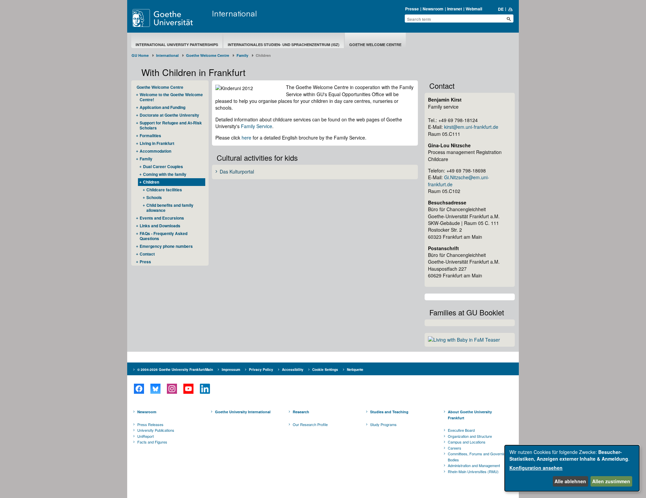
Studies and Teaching (389, 411)
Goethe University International (243, 411)
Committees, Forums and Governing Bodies (477, 456)
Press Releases (150, 424)
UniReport (145, 436)
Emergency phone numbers (166, 246)
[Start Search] (508, 18)
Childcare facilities (164, 190)
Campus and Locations (467, 442)
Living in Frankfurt (157, 143)
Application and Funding (162, 107)
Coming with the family (164, 174)
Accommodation (155, 151)
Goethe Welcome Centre (375, 44)
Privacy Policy (261, 369)
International (234, 13)
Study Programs (383, 424)
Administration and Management (474, 465)
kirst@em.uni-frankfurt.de (471, 126)
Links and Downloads (160, 226)
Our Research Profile (310, 424)
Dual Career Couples (163, 166)
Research (301, 411)
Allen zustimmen (611, 481)
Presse (412, 9)
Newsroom (433, 9)
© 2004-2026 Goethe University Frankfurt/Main (175, 369)
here (246, 137)
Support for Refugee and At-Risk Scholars (171, 125)
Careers (454, 448)
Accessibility (292, 369)
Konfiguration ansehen (536, 467)
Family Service (256, 126)
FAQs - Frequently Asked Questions (163, 235)
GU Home (140, 55)
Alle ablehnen (570, 481)
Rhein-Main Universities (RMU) (473, 471)
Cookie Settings (325, 369)
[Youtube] (188, 389)
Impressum (231, 369)
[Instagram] (171, 389)
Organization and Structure (470, 436)
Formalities (150, 135)
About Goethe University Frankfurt (470, 414)
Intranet (454, 9)
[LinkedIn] (204, 389)
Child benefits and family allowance (169, 207)
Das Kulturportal (237, 172)
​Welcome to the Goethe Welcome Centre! (171, 97)
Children (151, 182)
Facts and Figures (152, 442)
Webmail (474, 9)
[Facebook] (138, 389)
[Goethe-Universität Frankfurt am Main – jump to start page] (171, 18)
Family (242, 55)
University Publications (155, 430)
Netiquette (355, 369)
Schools (154, 197)
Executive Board (461, 430)
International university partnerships (177, 44)
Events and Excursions (162, 218)
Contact (147, 254)
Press (145, 262)
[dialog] (572, 468)
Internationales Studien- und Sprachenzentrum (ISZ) (283, 44)
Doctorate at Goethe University (169, 115)
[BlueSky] (155, 389)
